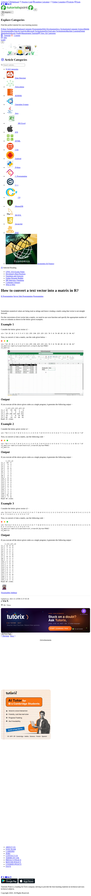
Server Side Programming (23, 296)
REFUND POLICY (13, 862)
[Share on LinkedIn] (5, 601)
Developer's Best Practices (15, 274)
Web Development (49, 29)
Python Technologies (9, 29)
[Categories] (35, 9)
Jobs (5, 38)
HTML (17, 141)
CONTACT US (12, 856)
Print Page (7, 634)
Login (3, 40)
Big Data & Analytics (19, 31)
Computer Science (77, 29)
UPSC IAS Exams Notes (15, 272)
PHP (17, 233)
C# (19, 197)
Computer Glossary (13, 282)
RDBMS (18, 96)
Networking (19, 87)
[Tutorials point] (17, 10)
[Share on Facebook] (3, 601)
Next (12, 636)
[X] (4, 4)
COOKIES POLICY (14, 864)
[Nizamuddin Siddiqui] (4, 591)
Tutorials (7, 35)
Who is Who (10, 285)
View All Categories (48, 33)
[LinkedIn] (8, 4)
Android (18, 159)
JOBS (8, 853)
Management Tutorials (29, 33)
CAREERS (10, 851)
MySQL (18, 215)
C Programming (21, 176)
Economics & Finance (45, 264)
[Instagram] (10, 4)
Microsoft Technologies (36, 31)
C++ (16, 185)
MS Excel (21, 123)
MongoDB (19, 206)
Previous (5, 636)
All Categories (12, 69)
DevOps (48, 31)
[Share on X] (8, 601)
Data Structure (20, 78)
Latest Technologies (58, 31)
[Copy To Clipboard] (2, 601)
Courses (17, 35)
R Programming (7, 296)
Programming (38, 296)
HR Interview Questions (15, 280)
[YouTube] (6, 4)
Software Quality (15, 33)
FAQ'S (8, 866)
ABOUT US (10, 847)
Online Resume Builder (14, 278)
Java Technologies (63, 29)
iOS (16, 132)
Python (17, 167)
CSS (16, 150)
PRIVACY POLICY (13, 860)
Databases (20, 29)
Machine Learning (73, 31)
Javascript (18, 224)
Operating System (21, 104)
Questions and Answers (14, 276)
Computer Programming (33, 29)
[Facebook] (1, 4)
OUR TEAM (11, 849)
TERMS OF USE (12, 858)
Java (16, 113)
